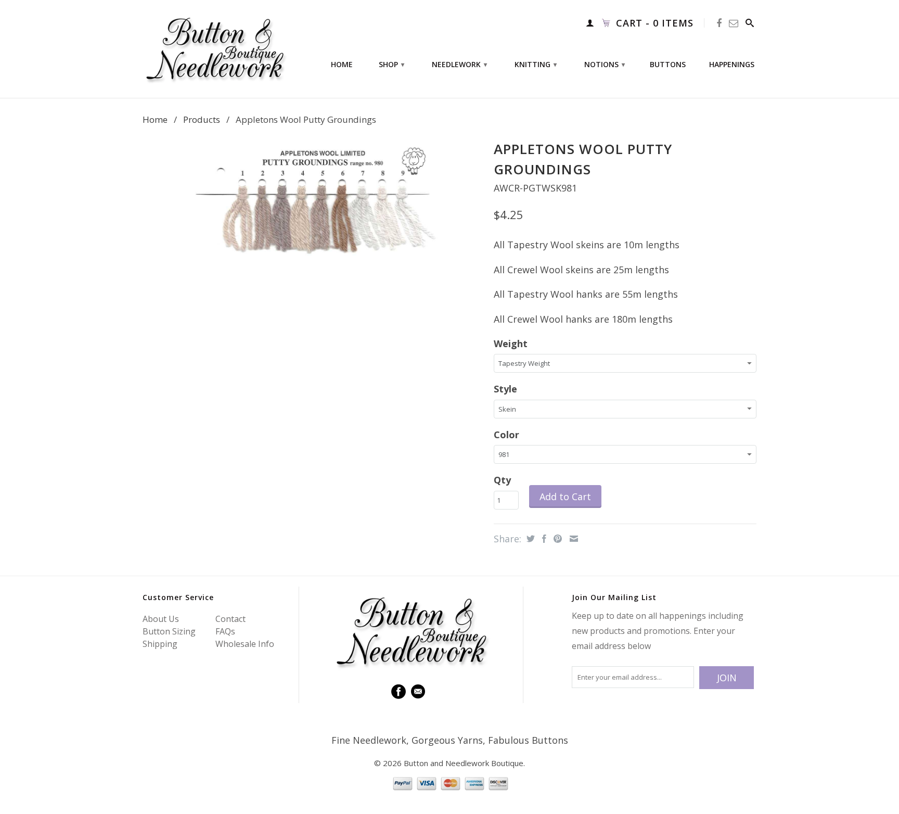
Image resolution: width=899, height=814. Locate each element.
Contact (230, 619)
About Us (161, 619)
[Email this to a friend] (572, 539)
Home (342, 64)
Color (506, 434)
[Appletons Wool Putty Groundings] (313, 201)
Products (201, 119)
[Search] (750, 23)
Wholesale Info (244, 644)
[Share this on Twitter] (529, 539)
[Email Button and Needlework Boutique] (734, 23)
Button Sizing (169, 631)
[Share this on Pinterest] (556, 539)
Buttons (668, 64)
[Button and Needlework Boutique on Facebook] (719, 23)
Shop (391, 64)
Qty (502, 480)
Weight (511, 343)
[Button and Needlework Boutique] (215, 49)
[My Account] (590, 23)
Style (505, 389)
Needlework (459, 64)
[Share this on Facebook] (542, 539)
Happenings (731, 64)
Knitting (536, 64)
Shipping (160, 644)
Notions (604, 64)
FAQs (225, 631)
